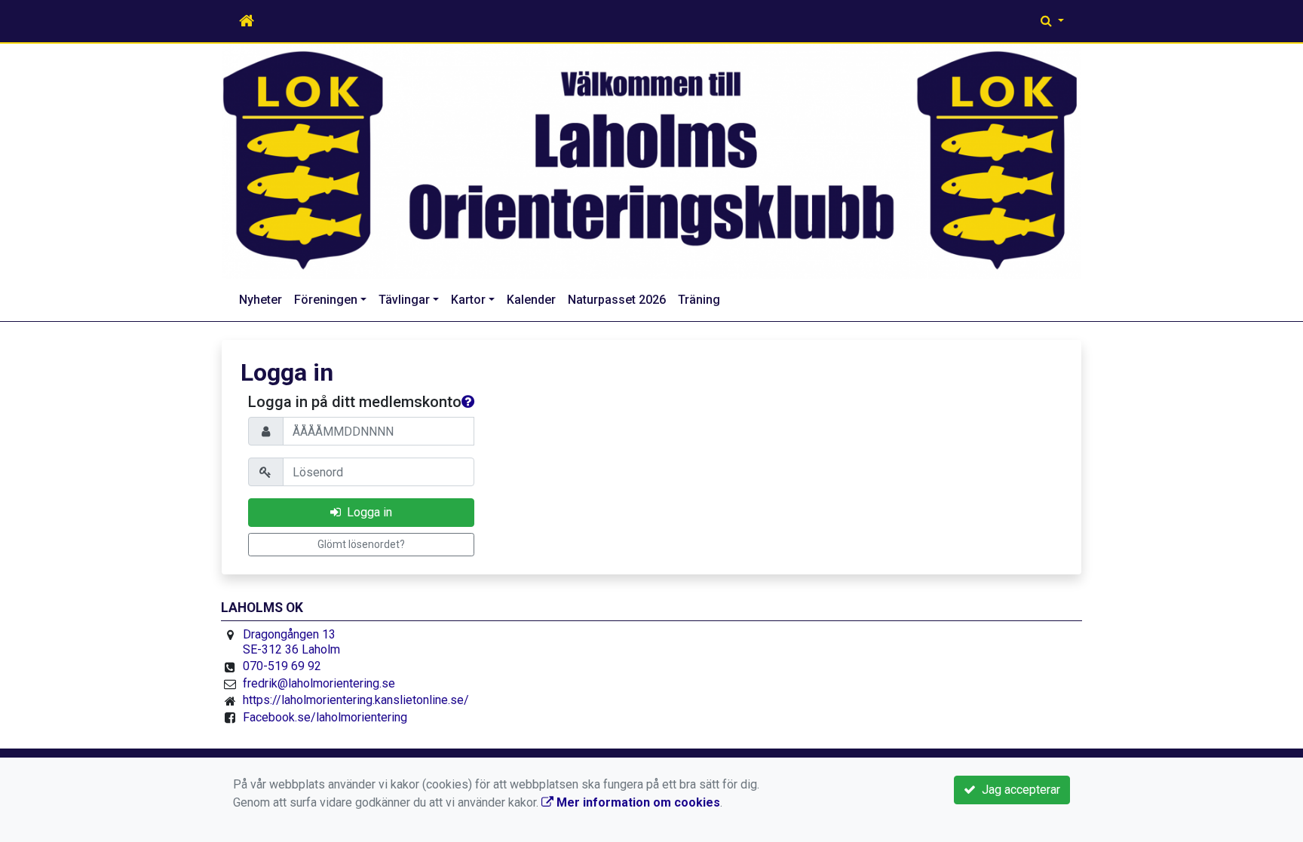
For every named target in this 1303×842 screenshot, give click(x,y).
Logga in (366, 512)
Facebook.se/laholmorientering (325, 717)
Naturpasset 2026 (617, 299)
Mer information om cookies (636, 802)
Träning (699, 299)
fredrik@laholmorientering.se (319, 683)
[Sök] (1052, 21)
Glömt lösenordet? (361, 544)
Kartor (468, 299)
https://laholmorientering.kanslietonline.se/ (356, 700)
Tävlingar (404, 299)
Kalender (531, 299)
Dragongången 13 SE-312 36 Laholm (291, 642)
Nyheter (260, 299)
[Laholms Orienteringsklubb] (651, 161)
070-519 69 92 (282, 666)
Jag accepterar (1018, 789)
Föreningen (325, 299)
